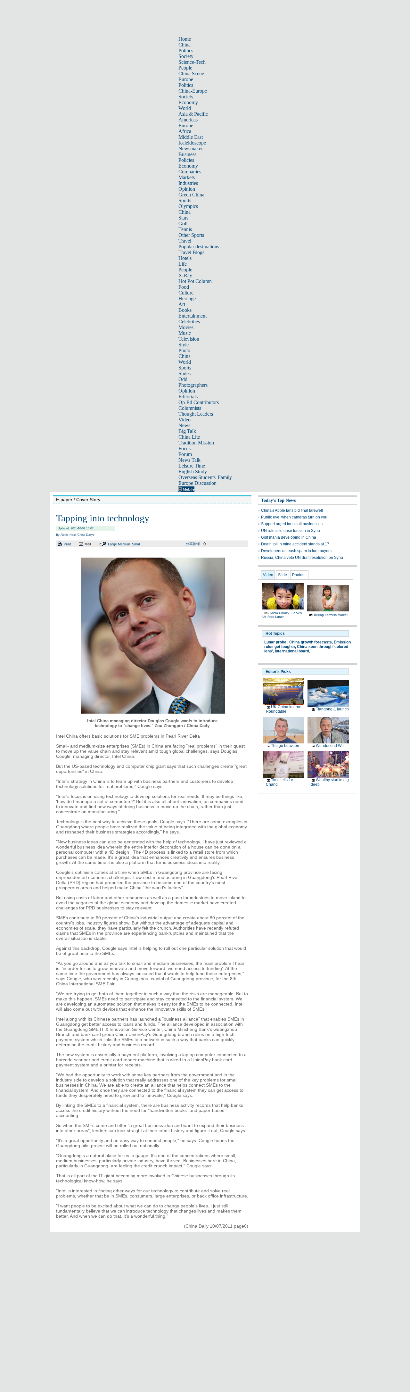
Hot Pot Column (195, 281)
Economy (188, 102)
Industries (188, 183)
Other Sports (191, 235)
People (185, 67)
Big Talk (187, 431)
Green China (191, 194)
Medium (124, 544)
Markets (186, 177)
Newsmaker (190, 148)
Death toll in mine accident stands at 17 (295, 544)
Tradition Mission (196, 442)
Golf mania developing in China (288, 537)
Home (184, 39)
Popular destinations (198, 246)
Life (182, 264)
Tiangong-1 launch (332, 709)
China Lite (189, 437)
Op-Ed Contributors (198, 402)
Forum (185, 454)
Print (67, 544)
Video (184, 419)
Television (188, 339)
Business (187, 154)
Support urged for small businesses (292, 524)
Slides (184, 373)
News (184, 425)
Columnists (189, 408)
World (184, 108)
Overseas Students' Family (205, 477)
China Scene (191, 73)
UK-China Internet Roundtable (284, 709)
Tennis (185, 229)
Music (184, 333)
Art (181, 304)
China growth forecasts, (311, 642)
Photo (184, 350)
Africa (184, 131)
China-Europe (192, 91)
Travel (184, 241)
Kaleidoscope (192, 142)
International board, (292, 651)
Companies (189, 171)
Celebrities (189, 321)
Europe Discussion (197, 483)
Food (183, 287)
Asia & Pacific (193, 114)
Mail (88, 544)
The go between (285, 745)
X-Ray (185, 275)
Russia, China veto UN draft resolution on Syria (302, 557)
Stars (183, 217)
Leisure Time (191, 465)
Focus (184, 448)
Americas (188, 119)
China (184, 44)
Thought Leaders (195, 414)
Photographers (193, 385)
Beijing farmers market (331, 615)
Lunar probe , (276, 642)
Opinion (186, 189)
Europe (185, 79)
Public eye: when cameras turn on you (294, 517)
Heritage (187, 298)
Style (183, 344)
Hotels (185, 258)
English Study (192, 471)
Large (112, 544)
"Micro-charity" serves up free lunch (282, 614)
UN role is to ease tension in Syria (290, 530)
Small (136, 544)
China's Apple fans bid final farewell (292, 510)
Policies (186, 160)
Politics (185, 50)
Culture (185, 292)
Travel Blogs (191, 252)
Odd (182, 379)
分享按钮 (193, 544)
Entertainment (192, 316)
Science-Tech (192, 62)
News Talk (189, 460)
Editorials (188, 396)
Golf (183, 223)
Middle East (190, 137)
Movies (185, 327)
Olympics (188, 206)
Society (185, 56)
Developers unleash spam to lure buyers (296, 551)
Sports (184, 200)
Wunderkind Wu (330, 745)
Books (185, 310)
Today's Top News (278, 500)
